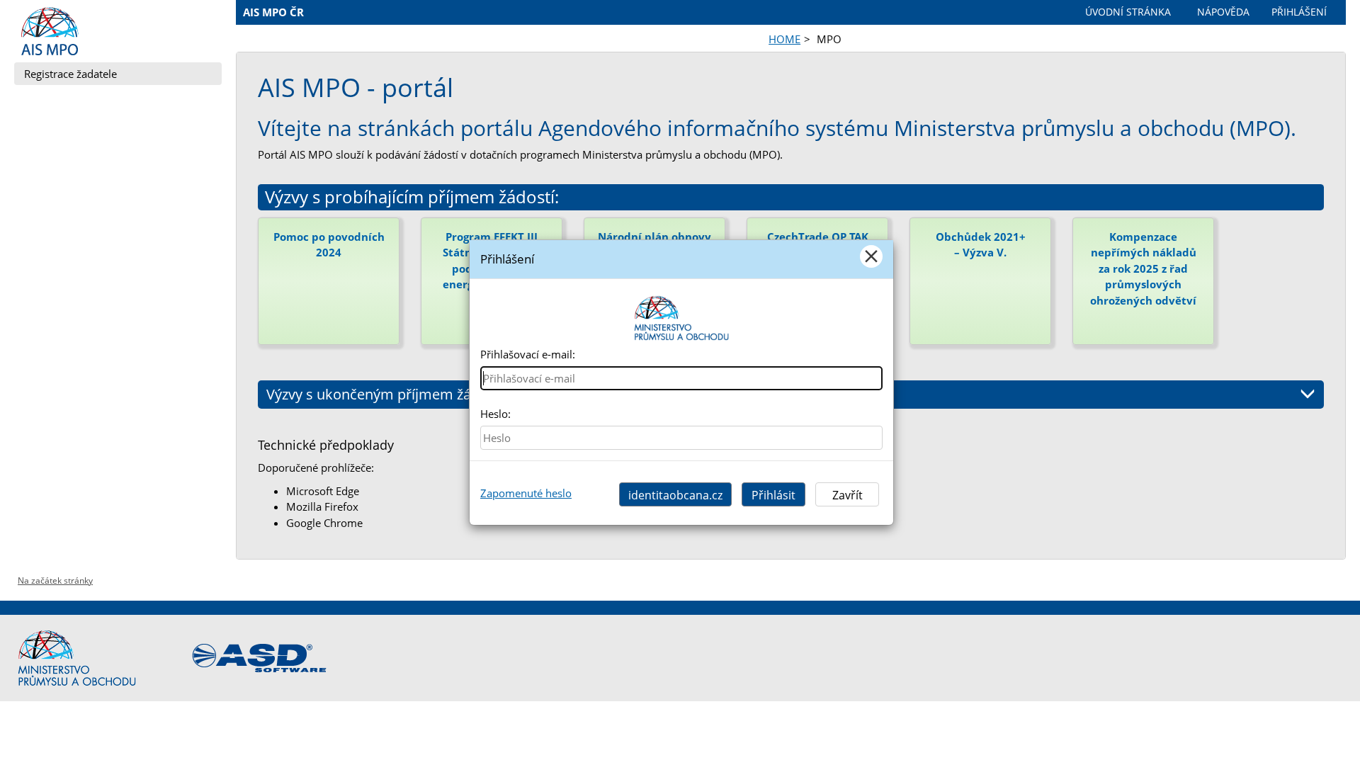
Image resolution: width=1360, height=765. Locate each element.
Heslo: (495, 414)
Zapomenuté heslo (526, 493)
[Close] (871, 256)
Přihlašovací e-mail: (527, 354)
